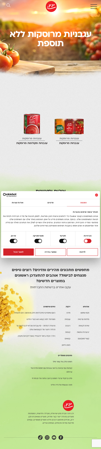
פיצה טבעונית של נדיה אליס (61, 385)
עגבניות (67, 319)
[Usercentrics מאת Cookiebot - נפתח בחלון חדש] (14, 195)
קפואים (67, 339)
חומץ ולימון (66, 345)
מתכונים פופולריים (65, 355)
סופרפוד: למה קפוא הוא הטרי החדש (41, 319)
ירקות (68, 307)
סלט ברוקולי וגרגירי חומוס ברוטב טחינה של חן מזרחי (52, 378)
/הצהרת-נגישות (83, 332)
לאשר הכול (19, 252)
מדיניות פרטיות (83, 319)
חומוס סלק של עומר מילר (62, 362)
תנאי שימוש (84, 313)
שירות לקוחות (84, 326)
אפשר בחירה (50, 252)
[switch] (63, 241)
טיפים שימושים (49, 307)
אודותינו (86, 307)
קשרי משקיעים (83, 339)
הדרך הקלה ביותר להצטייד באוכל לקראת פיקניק (36, 336)
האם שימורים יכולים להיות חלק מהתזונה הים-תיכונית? (34, 313)
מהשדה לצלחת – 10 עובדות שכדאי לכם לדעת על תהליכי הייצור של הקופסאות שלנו (35, 328)
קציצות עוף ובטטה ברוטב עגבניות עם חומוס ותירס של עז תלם (51, 370)
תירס (68, 313)
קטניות (67, 332)
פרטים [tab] (50, 202)
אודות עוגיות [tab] (17, 202)
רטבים (67, 326)
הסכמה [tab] (83, 202)
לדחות (82, 252)
